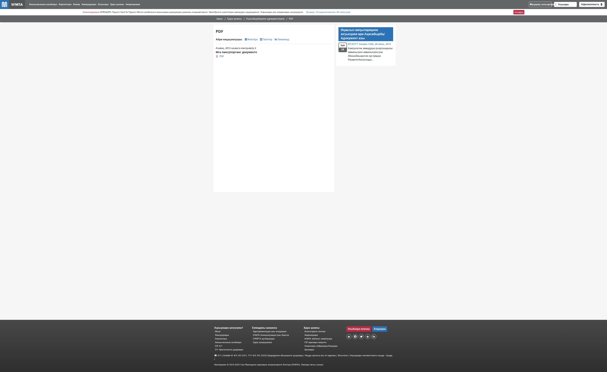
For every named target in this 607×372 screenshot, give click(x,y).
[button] (592, 4)
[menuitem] (43, 4)
